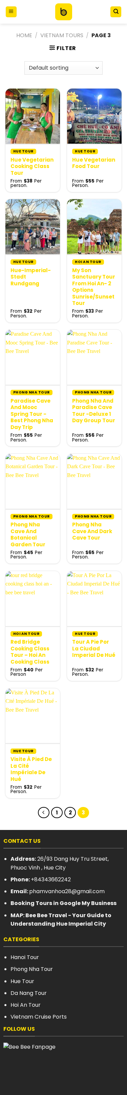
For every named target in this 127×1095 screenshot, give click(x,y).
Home (24, 35)
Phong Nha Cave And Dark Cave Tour (92, 531)
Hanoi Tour (24, 957)
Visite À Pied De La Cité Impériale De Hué (31, 769)
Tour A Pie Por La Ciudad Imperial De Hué (93, 649)
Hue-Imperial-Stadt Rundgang (30, 277)
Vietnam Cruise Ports (38, 1017)
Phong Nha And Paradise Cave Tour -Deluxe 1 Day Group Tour (93, 411)
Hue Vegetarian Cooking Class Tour (32, 166)
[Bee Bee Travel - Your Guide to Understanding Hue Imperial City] (64, 12)
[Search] (115, 12)
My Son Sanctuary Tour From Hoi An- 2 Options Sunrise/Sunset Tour (93, 287)
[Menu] (11, 12)
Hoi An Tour (25, 1005)
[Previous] (43, 812)
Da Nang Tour (28, 993)
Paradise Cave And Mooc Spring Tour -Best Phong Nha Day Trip (31, 414)
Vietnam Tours (61, 35)
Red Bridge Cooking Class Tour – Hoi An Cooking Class (29, 652)
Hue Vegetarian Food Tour (93, 163)
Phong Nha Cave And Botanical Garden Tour (27, 534)
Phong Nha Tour (31, 969)
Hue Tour (22, 981)
